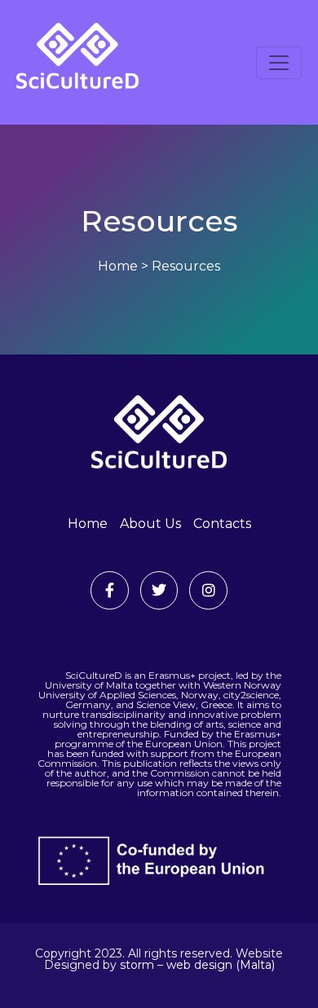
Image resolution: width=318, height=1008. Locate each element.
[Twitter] (159, 590)
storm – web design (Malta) (197, 964)
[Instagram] (208, 590)
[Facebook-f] (110, 590)
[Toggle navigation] (279, 62)
